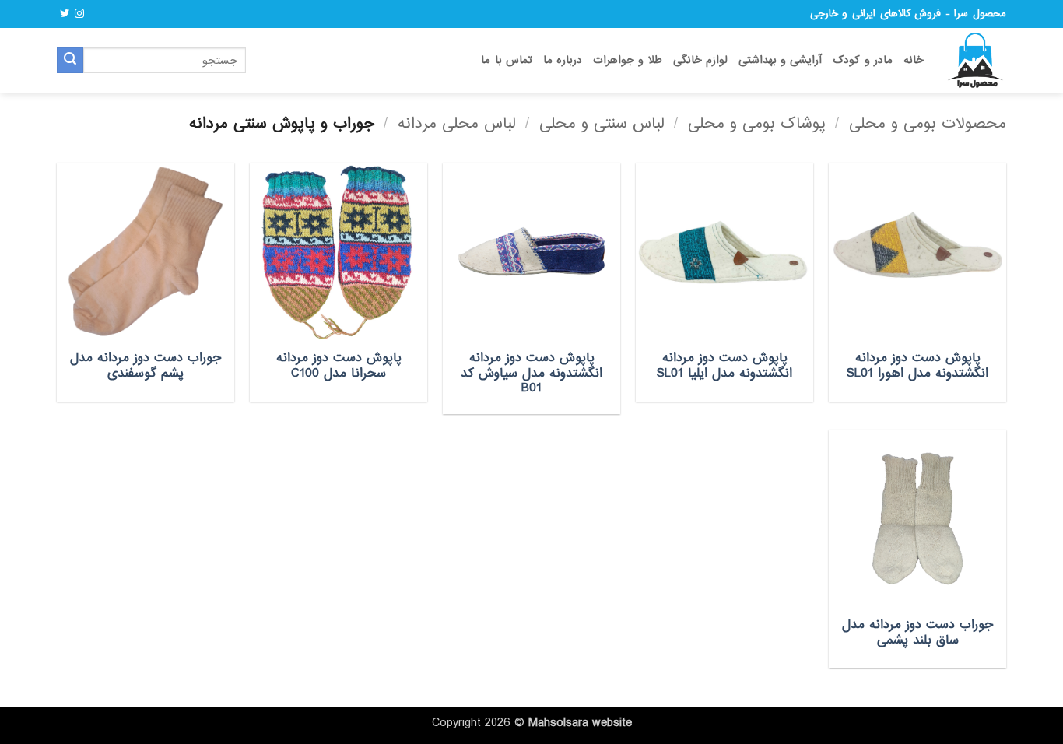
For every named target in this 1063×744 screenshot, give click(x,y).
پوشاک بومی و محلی (757, 123)
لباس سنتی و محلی (602, 123)
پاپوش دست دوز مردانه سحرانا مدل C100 (339, 365)
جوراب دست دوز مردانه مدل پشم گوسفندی (145, 365)
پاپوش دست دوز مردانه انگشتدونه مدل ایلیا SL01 (724, 365)
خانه (913, 60)
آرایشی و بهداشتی (780, 60)
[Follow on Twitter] (64, 14)
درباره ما (562, 60)
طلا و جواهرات (627, 60)
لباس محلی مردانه (457, 123)
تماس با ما (506, 60)
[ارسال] (70, 60)
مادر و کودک (863, 60)
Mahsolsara (558, 723)
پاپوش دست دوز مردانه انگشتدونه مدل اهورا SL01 (917, 365)
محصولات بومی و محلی (927, 123)
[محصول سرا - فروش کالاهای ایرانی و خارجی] (976, 60)
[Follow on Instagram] (79, 14)
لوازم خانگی (700, 60)
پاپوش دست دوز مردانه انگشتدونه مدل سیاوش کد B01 (531, 373)
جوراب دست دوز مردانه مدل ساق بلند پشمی (917, 632)
